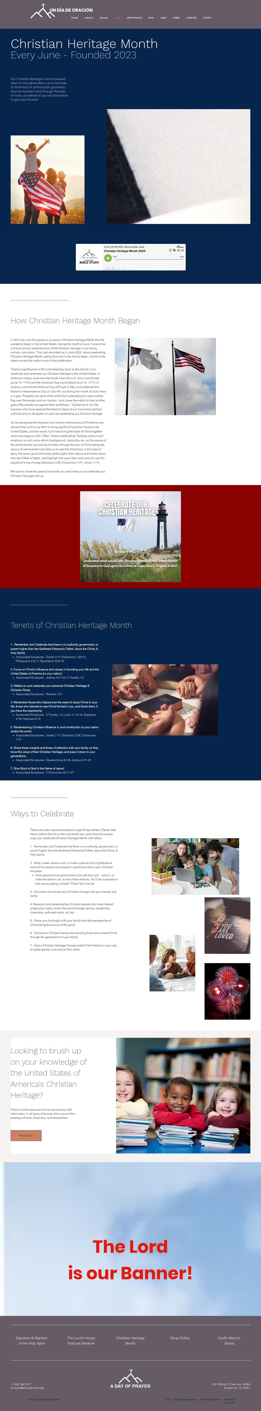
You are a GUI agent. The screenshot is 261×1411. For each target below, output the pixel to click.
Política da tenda (210, 1399)
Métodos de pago (229, 1401)
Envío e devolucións (185, 1399)
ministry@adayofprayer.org (27, 1387)
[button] (130, 536)
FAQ (168, 1399)
